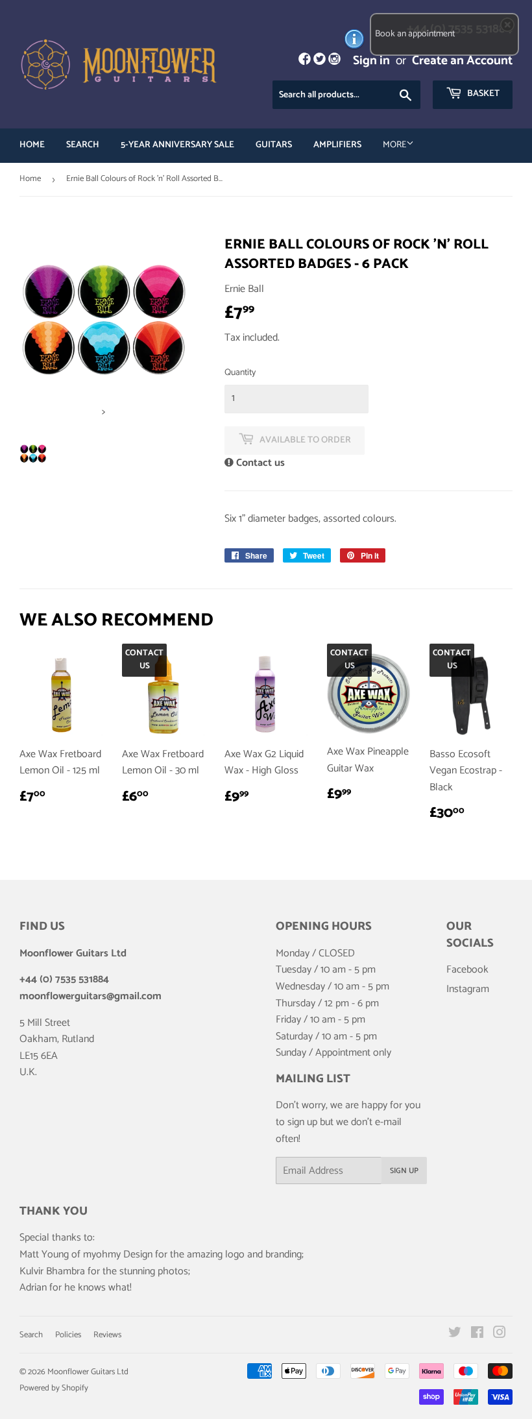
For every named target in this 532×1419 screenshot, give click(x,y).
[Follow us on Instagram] (334, 61)
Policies (68, 1335)
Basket (482, 93)
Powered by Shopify (53, 1388)
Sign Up (404, 1171)
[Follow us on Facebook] (304, 61)
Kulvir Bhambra (52, 1271)
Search (82, 145)
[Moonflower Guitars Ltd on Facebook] (477, 1334)
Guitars (274, 145)
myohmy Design (117, 1254)
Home (32, 145)
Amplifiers (337, 145)
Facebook (467, 969)
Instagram (467, 989)
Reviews (107, 1335)
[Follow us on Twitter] (319, 61)
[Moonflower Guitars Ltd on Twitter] (454, 1334)
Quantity (240, 373)
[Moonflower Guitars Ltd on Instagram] (499, 1334)
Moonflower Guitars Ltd (87, 1372)
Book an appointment (415, 34)
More (394, 145)
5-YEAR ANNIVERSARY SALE (177, 145)
